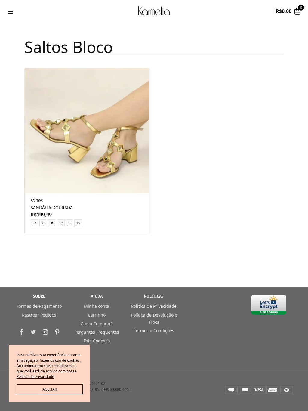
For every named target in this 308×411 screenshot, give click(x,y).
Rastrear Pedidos (39, 315)
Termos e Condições (154, 330)
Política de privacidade (35, 376)
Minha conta (96, 306)
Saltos (37, 200)
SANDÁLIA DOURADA (52, 207)
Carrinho (97, 315)
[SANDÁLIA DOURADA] (87, 130)
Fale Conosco (97, 341)
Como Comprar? (97, 323)
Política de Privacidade (154, 306)
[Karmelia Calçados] (154, 11)
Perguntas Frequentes (96, 332)
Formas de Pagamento (39, 306)
